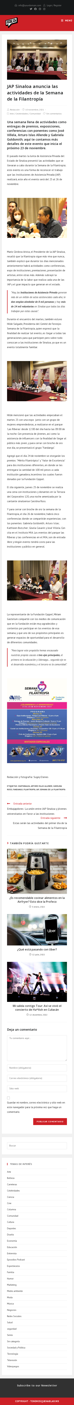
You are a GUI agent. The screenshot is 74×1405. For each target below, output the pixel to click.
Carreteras (12, 1184)
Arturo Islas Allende (41, 786)
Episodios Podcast (16, 1259)
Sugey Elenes (41, 777)
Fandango (18, 789)
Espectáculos (13, 1266)
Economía (12, 1240)
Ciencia (10, 1197)
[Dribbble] (40, 9)
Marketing (12, 1284)
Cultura (10, 1222)
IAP (37, 789)
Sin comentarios (54, 113)
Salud (10, 1322)
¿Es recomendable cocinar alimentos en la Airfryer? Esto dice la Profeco (37, 900)
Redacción (15, 109)
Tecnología (12, 1353)
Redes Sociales (14, 1316)
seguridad (12, 1328)
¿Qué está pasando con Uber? (37, 949)
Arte (12, 113)
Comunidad (35, 113)
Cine (9, 1203)
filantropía (29, 789)
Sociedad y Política (16, 1347)
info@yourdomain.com (29, 5)
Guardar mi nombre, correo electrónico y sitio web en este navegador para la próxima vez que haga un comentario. (36, 1107)
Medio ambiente (15, 1291)
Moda (10, 1297)
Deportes (11, 1228)
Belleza (10, 1178)
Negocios (11, 1310)
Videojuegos (13, 1366)
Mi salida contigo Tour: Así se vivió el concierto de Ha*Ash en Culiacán (37, 1008)
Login (49, 5)
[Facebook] (35, 9)
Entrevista (12, 1253)
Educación (12, 1247)
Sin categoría (13, 1341)
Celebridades (21, 113)
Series (10, 1335)
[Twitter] (31, 9)
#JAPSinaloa (24, 786)
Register (57, 5)
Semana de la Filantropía (52, 789)
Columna (11, 1209)
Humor (10, 1278)
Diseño (10, 1234)
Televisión (12, 1360)
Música (10, 1303)
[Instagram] (43, 9)
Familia (10, 1272)
